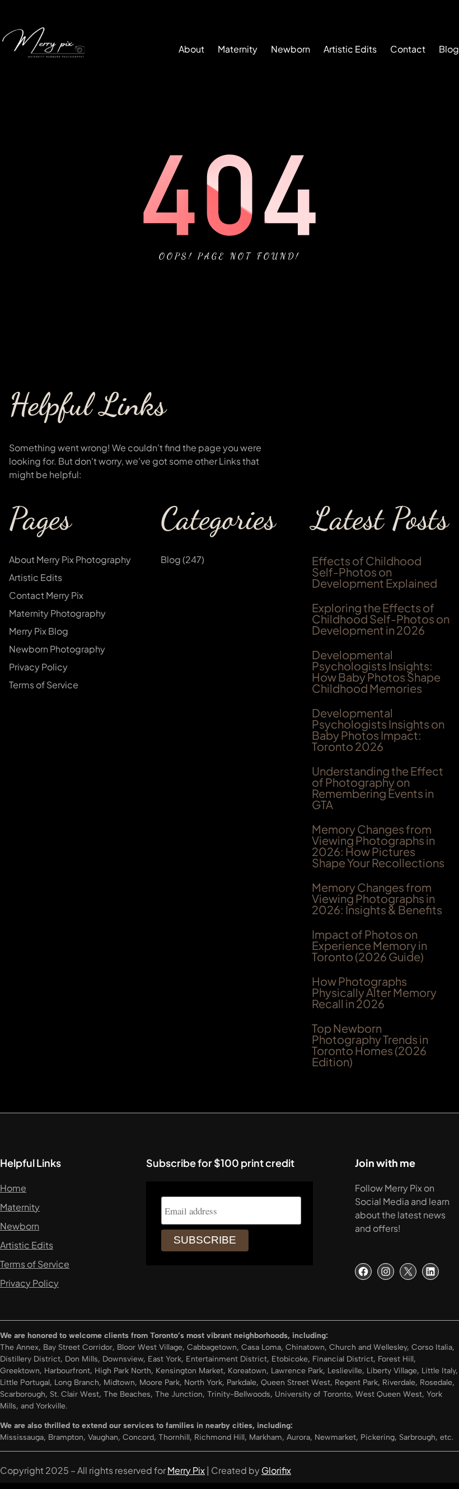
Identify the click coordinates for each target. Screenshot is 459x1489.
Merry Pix (186, 1470)
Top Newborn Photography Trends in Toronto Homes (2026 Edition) (370, 1045)
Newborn (19, 1226)
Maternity (20, 1207)
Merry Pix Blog (38, 631)
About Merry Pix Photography (70, 559)
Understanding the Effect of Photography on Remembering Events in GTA (377, 787)
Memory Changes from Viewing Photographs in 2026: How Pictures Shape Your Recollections (378, 846)
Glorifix (276, 1470)
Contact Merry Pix (46, 595)
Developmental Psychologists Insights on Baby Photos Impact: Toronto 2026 (378, 729)
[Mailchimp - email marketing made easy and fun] (312, 1249)
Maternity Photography (57, 613)
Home (13, 1188)
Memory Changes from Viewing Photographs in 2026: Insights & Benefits (377, 898)
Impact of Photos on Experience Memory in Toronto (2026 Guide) (369, 945)
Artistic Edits (35, 577)
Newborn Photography (57, 649)
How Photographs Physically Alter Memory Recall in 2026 (374, 992)
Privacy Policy (38, 667)
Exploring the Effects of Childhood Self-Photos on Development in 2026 (380, 619)
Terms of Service (43, 685)
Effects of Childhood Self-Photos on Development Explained (374, 572)
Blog (171, 559)
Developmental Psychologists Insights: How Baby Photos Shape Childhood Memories (376, 671)
